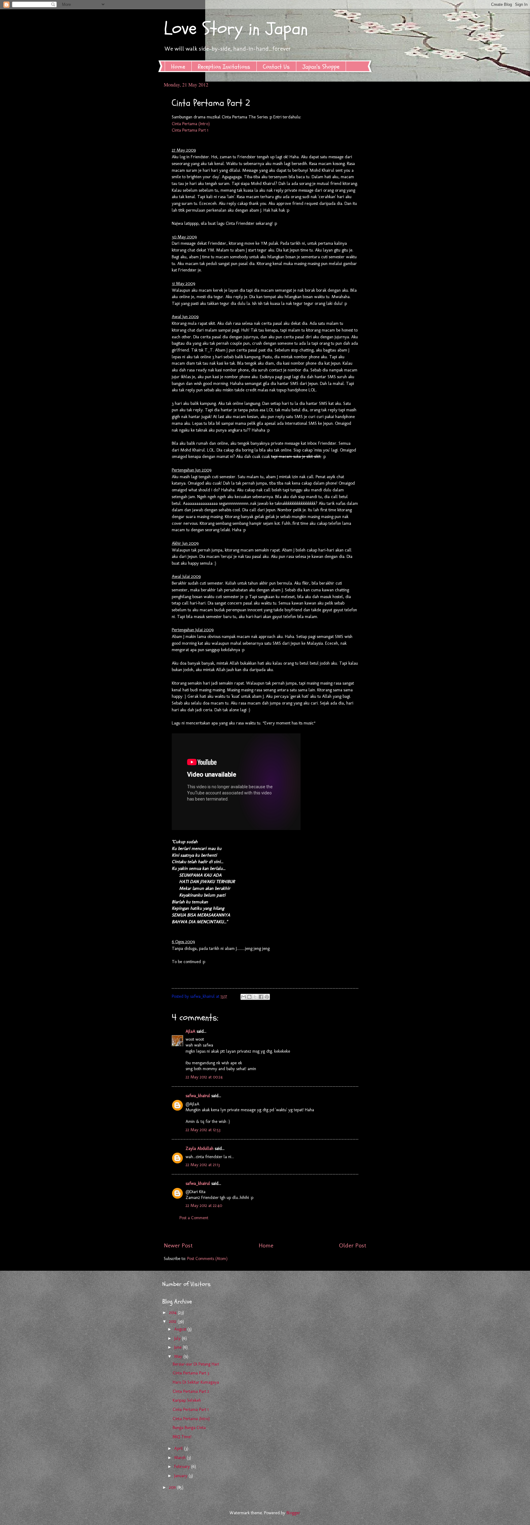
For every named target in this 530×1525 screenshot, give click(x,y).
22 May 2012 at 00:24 (204, 1077)
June (178, 1347)
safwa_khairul (198, 1095)
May (178, 1356)
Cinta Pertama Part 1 (190, 130)
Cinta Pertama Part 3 (191, 1373)
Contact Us (276, 67)
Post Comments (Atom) (207, 1258)
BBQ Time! (182, 1436)
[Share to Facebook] (261, 997)
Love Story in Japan (236, 28)
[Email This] (243, 997)
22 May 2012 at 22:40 (204, 1205)
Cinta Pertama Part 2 (191, 1391)
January (181, 1475)
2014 (173, 1312)
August (180, 1329)
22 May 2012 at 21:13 (203, 1164)
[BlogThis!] (249, 997)
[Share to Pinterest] (267, 997)
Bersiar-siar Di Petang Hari (196, 1364)
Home (178, 67)
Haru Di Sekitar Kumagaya (196, 1382)
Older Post (352, 1245)
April (179, 1448)
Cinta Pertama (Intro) (191, 123)
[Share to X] (255, 997)
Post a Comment (193, 1217)
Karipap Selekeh (187, 1400)
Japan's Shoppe (321, 67)
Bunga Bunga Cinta (189, 1427)
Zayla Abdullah (199, 1148)
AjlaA (190, 1031)
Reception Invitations (224, 67)
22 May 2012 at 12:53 (203, 1129)
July (178, 1338)
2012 (173, 1321)
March (180, 1457)
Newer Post (178, 1245)
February (182, 1466)
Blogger (293, 1512)
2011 (173, 1487)
